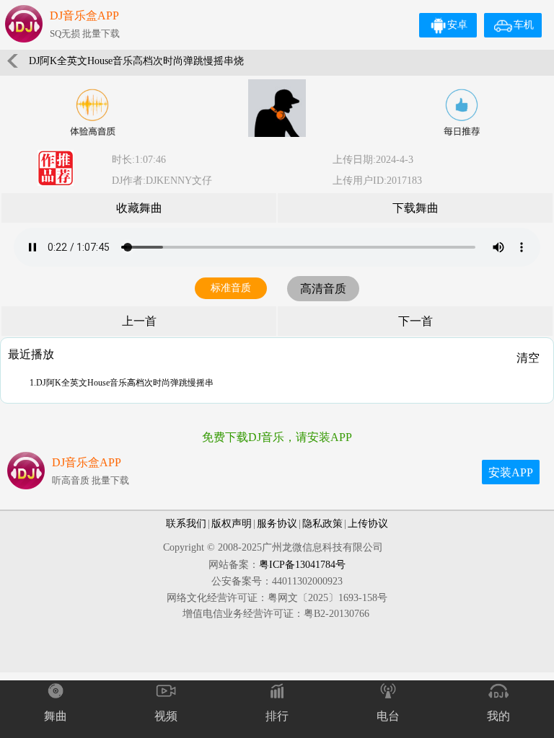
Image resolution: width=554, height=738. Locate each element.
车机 (524, 24)
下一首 (415, 321)
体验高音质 (92, 112)
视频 (165, 716)
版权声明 (231, 523)
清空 (528, 358)
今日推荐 (461, 112)
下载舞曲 (415, 208)
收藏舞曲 (139, 208)
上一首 (139, 321)
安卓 (457, 24)
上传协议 (368, 523)
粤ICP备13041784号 (302, 564)
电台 (388, 716)
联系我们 (186, 523)
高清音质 (323, 289)
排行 (277, 716)
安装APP (510, 472)
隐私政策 (322, 523)
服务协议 (277, 523)
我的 (498, 716)
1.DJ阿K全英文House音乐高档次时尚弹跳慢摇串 (122, 383)
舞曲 (55, 716)
